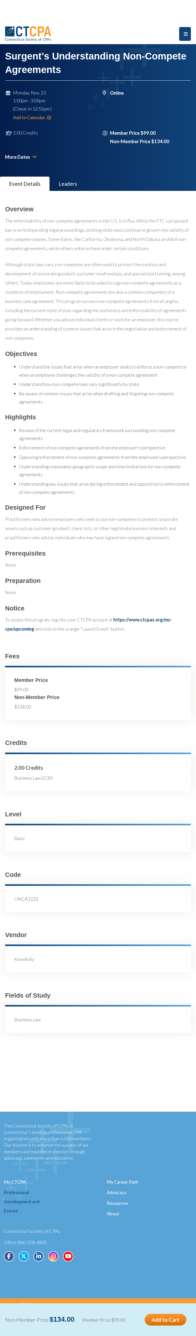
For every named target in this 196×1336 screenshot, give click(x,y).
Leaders (68, 184)
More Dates (17, 157)
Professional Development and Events (22, 1202)
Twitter (24, 1256)
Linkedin (38, 1256)
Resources (117, 1203)
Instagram (53, 1256)
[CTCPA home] (28, 33)
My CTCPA (15, 1182)
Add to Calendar (29, 117)
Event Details (24, 184)
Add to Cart (165, 1320)
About (113, 1213)
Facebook (9, 1256)
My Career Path (122, 1182)
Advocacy (116, 1192)
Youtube (68, 1256)
